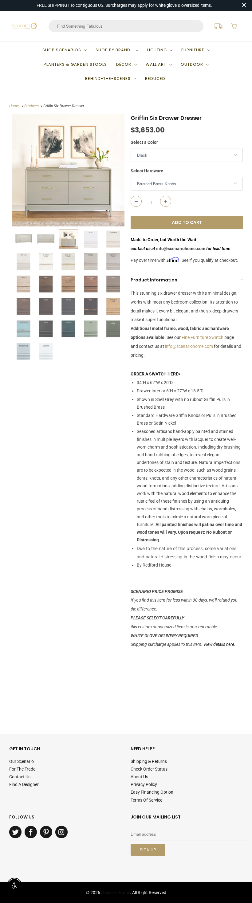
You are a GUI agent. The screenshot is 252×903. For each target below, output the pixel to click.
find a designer (24, 784)
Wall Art (156, 64)
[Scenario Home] (24, 26)
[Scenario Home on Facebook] (31, 832)
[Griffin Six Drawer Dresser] (68, 170)
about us (139, 776)
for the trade (22, 769)
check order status (149, 769)
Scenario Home (115, 892)
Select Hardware (147, 170)
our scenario (21, 761)
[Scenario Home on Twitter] (15, 832)
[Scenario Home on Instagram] (61, 832)
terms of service (146, 800)
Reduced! (156, 78)
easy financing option (152, 792)
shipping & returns (149, 761)
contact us (19, 776)
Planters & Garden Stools (75, 64)
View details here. (219, 644)
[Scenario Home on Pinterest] (46, 832)
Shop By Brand (114, 50)
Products (31, 106)
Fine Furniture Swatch (202, 337)
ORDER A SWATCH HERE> (155, 373)
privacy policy (144, 784)
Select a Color (144, 142)
